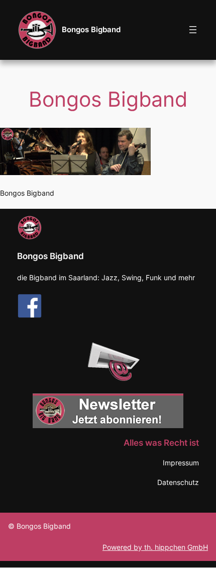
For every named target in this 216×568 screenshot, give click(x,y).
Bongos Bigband (91, 29)
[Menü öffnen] (193, 30)
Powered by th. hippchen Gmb (152, 547)
